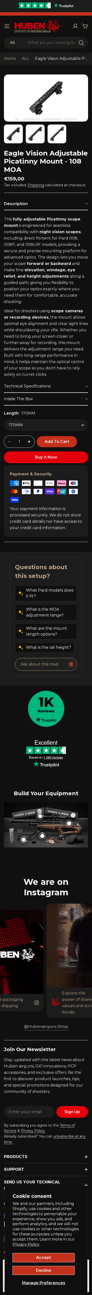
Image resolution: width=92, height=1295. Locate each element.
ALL (25, 58)
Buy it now (46, 457)
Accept (43, 1257)
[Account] (75, 26)
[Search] (81, 43)
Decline (43, 1270)
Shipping (36, 185)
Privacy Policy (26, 1244)
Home (10, 58)
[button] (46, 204)
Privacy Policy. (33, 1130)
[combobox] (46, 43)
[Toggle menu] (7, 26)
